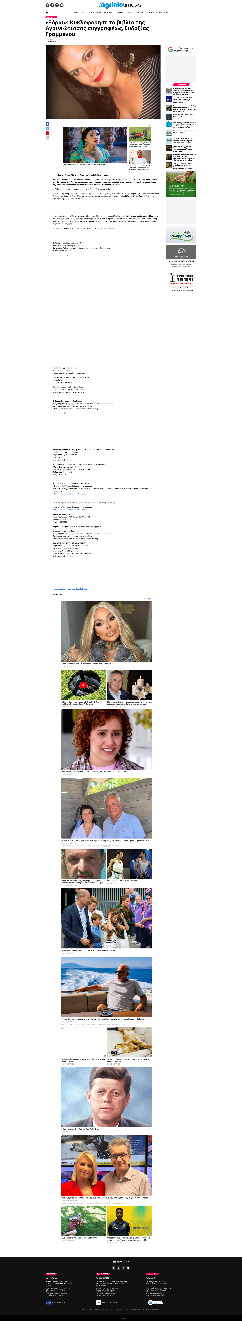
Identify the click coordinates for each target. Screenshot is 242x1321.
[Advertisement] (106, 207)
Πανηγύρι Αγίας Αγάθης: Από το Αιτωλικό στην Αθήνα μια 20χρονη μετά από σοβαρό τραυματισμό (184, 148)
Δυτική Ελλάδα (109, 13)
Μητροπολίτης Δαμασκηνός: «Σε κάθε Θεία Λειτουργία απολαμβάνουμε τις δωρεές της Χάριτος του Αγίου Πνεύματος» (184, 157)
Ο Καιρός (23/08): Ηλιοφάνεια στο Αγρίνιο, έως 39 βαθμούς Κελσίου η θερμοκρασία (183, 140)
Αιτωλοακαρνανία (95, 13)
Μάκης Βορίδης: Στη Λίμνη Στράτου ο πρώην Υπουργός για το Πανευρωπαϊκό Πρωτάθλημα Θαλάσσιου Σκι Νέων (184, 91)
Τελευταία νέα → (181, 85)
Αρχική (75, 13)
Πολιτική (129, 13)
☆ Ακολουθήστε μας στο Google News (70, 589)
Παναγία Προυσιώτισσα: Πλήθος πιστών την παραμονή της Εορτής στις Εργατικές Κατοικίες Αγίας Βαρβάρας (184, 108)
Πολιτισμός (151, 13)
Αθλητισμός (139, 13)
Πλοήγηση (109, 1310)
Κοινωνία (120, 13)
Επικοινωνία (99, 1310)
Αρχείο (91, 1310)
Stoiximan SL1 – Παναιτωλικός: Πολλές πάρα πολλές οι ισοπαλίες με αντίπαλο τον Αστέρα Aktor (184, 100)
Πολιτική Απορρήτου (133, 1310)
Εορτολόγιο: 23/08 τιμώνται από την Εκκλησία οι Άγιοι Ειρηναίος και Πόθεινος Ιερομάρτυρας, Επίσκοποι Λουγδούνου (184, 124)
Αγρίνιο (83, 13)
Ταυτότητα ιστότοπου (151, 1310)
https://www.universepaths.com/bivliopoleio (70, 494)
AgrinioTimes (51, 41)
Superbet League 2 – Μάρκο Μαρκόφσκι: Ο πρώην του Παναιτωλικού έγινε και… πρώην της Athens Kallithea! (183, 166)
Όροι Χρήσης (119, 1310)
